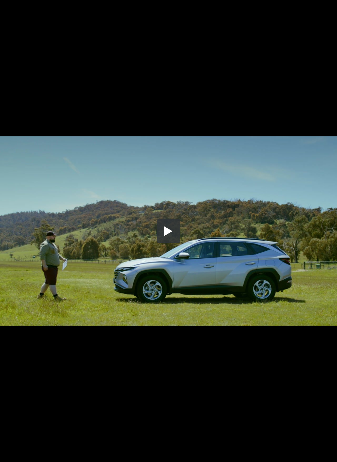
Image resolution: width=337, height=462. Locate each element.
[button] (168, 231)
